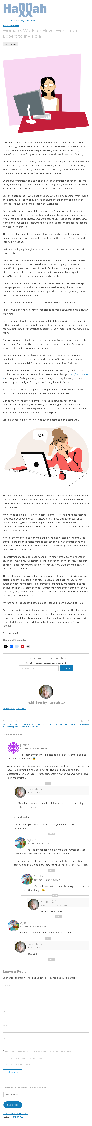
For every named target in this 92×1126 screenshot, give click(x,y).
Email (6, 1025)
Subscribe (66, 668)
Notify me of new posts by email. (19, 1065)
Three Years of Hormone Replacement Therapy (68, 722)
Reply (48, 783)
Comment (8, 985)
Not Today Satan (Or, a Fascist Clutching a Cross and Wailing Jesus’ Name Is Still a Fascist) (23, 723)
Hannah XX (34, 789)
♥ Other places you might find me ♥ (19, 20)
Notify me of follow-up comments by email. (24, 1059)
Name (6, 1012)
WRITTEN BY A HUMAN (15, 1113)
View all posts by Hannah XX (14, 708)
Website (6, 1038)
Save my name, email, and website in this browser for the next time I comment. (39, 1051)
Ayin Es (32, 840)
